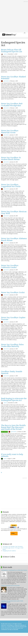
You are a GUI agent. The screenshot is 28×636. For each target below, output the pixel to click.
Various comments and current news (10, 585)
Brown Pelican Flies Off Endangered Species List (11, 51)
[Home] (9, 35)
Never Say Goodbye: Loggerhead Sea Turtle (10, 185)
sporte (5, 458)
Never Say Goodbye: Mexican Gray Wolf (14, 212)
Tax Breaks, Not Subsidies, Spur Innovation (13, 546)
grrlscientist (6, 81)
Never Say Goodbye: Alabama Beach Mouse (14, 239)
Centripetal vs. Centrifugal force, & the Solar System (14, 570)
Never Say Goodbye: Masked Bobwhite (13, 78)
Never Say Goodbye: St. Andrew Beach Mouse (11, 159)
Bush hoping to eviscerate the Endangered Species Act (14, 399)
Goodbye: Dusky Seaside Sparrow (11, 372)
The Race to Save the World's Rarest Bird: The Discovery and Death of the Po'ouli (13, 427)
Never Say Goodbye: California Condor (10, 266)
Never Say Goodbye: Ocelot (13, 292)
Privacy (23, 623)
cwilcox (5, 54)
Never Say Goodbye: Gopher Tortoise (13, 318)
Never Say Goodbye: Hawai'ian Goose (10, 132)
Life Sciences (4, 431)
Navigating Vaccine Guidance (9, 550)
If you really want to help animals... (12, 455)
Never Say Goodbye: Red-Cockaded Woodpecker (12, 105)
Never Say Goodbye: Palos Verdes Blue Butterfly (12, 345)
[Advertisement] (14, 16)
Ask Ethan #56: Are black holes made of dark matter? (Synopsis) (12, 601)
